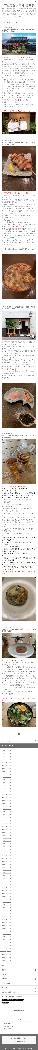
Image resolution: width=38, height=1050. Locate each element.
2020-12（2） (7, 937)
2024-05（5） (7, 829)
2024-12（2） (7, 809)
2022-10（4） (7, 884)
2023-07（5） (7, 858)
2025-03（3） (7, 800)
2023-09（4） (7, 852)
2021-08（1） (7, 919)
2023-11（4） (7, 846)
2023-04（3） (7, 867)
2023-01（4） (7, 875)
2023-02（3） (7, 873)
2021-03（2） (7, 931)
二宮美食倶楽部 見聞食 (19, 5)
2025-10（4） (7, 780)
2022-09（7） (7, 887)
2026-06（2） (7, 756)
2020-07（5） (7, 951)
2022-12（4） (7, 878)
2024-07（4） (7, 823)
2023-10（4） (7, 849)
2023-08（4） (7, 855)
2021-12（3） (7, 913)
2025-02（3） (7, 803)
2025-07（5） (7, 788)
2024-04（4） (7, 832)
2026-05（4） (7, 759)
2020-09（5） (7, 945)
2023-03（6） (7, 870)
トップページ (6, 741)
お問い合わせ (6, 983)
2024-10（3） (7, 814)
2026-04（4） (7, 762)
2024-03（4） (7, 835)
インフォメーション (8, 745)
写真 (3, 965)
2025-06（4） (7, 791)
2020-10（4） (7, 942)
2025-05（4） (7, 794)
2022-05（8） (7, 899)
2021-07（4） (7, 922)
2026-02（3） (7, 768)
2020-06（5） (7, 954)
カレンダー (5, 974)
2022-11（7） (7, 881)
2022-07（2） (7, 893)
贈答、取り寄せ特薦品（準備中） (12, 996)
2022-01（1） (7, 910)
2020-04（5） (7, 960)
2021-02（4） (7, 934)
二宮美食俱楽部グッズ (9, 992)
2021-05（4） (7, 925)
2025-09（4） (7, 782)
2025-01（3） (7, 806)
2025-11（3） (7, 777)
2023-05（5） (7, 864)
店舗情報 (4, 979)
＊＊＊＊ (4, 987)
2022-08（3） (7, 890)
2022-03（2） (7, 905)
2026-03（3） (7, 765)
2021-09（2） (7, 916)
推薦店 (4, 970)
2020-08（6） (7, 948)
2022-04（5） (7, 902)
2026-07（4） (7, 753)
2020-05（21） (7, 957)
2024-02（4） (7, 838)
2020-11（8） (7, 939)
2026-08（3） (7, 750)
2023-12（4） (7, 844)
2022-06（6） (7, 896)
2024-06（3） (7, 826)
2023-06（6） (7, 861)
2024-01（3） (7, 841)
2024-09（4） (7, 817)
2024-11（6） (7, 812)
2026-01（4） (7, 771)
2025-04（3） (7, 797)
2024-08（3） (7, 820)
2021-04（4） (7, 928)
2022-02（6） (7, 907)
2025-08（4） (7, 785)
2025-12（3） (7, 774)
